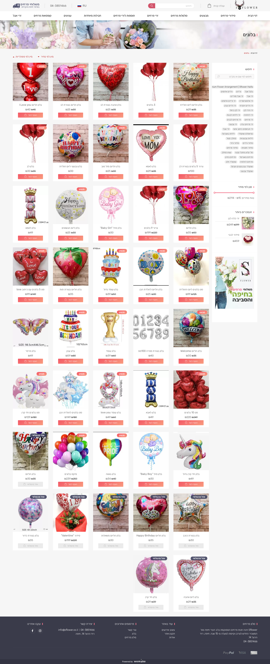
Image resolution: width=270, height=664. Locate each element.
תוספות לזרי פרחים (124, 15)
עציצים (67, 15)
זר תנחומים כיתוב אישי (243, 129)
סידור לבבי (233, 234)
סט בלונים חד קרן (31, 412)
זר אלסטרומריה (246, 101)
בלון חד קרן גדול (191, 474)
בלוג (134, 633)
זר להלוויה (248, 115)
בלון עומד (111, 350)
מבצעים (204, 15)
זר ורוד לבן (248, 110)
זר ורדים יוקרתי (246, 105)
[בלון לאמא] (30, 205)
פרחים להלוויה (246, 162)
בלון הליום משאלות (110, 535)
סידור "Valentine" (70, 535)
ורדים (238, 91)
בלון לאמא (151, 166)
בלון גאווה (111, 474)
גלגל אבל (249, 91)
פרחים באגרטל (246, 157)
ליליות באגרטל (228, 133)
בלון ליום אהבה (191, 597)
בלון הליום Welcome (191, 350)
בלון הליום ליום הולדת (191, 104)
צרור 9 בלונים (151, 227)
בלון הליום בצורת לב (70, 104)
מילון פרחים (130, 637)
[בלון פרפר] (30, 328)
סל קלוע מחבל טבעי (244, 152)
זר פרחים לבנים (234, 119)
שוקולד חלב (231, 162)
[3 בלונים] (151, 82)
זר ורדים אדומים (228, 101)
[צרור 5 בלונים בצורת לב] (191, 143)
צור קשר (132, 629)
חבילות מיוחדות (92, 15)
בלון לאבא (151, 412)
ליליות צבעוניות (246, 138)
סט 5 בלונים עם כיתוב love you (30, 289)
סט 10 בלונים (191, 412)
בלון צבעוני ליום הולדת (70, 166)
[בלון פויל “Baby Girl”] (111, 205)
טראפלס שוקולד (245, 133)
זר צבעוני (233, 124)
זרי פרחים (152, 15)
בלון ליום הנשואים (71, 227)
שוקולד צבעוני (247, 171)
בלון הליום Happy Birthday (151, 535)
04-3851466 (250, 641)
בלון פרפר (30, 350)
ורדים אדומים (226, 91)
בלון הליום (191, 227)
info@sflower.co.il (68, 629)
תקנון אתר (170, 633)
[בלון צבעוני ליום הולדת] (70, 143)
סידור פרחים (232, 147)
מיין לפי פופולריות (24, 56)
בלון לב (30, 166)
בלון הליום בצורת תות (71, 289)
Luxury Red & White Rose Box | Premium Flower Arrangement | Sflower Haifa (215, 87)
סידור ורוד (234, 143)
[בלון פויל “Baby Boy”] (151, 451)
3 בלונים (151, 104)
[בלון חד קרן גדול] (191, 451)
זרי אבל (17, 15)
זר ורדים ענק (230, 105)
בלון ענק (70, 350)
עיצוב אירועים (168, 629)
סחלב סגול (231, 138)
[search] (151, 5)
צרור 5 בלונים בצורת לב (191, 166)
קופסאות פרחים (42, 15)
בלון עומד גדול (111, 289)
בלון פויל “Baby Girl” (111, 227)
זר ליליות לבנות (233, 115)
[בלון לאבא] (151, 389)
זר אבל (250, 96)
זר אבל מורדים (236, 96)
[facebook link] (32, 630)
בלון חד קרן (151, 597)
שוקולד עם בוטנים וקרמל (242, 166)
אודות (172, 637)
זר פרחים (249, 119)
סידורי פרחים (228, 15)
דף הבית (252, 15)
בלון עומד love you (111, 412)
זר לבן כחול (235, 110)
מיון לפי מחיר (47, 56)
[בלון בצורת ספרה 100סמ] (151, 328)
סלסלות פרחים (179, 15)
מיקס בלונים (71, 474)
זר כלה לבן (233, 218)
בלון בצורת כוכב (191, 535)
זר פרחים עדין (247, 124)
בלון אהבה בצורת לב (110, 104)
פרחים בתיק (230, 157)
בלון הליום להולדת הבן (151, 289)
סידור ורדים (248, 143)
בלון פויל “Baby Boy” (151, 474)
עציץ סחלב (226, 152)
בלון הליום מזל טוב (110, 166)
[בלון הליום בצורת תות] (70, 266)
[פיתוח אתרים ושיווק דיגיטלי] (141, 661)
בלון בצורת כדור (30, 535)
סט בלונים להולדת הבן (70, 412)
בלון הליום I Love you (30, 104)
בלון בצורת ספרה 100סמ (151, 350)
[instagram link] (40, 630)
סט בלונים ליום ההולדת (191, 289)
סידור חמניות (247, 147)
